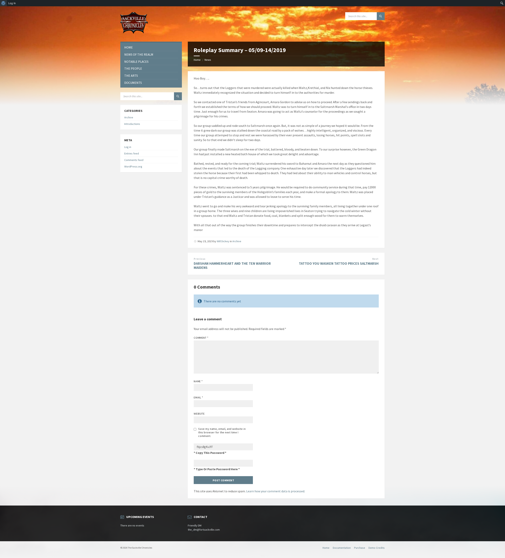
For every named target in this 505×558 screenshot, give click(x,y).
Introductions (132, 124)
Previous (199, 259)
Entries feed (131, 153)
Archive (236, 241)
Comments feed (133, 160)
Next (375, 259)
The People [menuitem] (133, 68)
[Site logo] (134, 34)
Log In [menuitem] (12, 3)
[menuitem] (3, 3)
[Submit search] (381, 16)
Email (198, 397)
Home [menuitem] (128, 47)
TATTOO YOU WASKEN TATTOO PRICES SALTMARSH (339, 263)
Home (197, 60)
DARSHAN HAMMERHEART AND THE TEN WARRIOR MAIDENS (232, 265)
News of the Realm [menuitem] (138, 54)
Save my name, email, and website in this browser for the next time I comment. (222, 432)
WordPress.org (133, 166)
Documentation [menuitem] (342, 548)
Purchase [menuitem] (359, 548)
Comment (201, 337)
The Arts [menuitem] (131, 76)
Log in (127, 147)
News (208, 60)
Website (199, 413)
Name (198, 381)
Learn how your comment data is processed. (275, 491)
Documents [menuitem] (133, 83)
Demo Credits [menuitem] (376, 548)
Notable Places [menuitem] (136, 62)
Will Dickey (223, 241)
